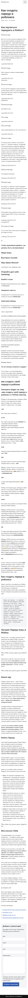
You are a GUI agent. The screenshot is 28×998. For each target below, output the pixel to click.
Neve (7, 996)
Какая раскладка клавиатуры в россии (13, 917)
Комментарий (7, 955)
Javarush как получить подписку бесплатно (14, 909)
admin (6, 20)
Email (4, 942)
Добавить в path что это (9, 915)
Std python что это (7, 912)
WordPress (19, 996)
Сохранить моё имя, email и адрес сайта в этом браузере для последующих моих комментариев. (14, 978)
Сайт (4, 949)
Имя (4, 936)
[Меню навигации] (25, 2)
